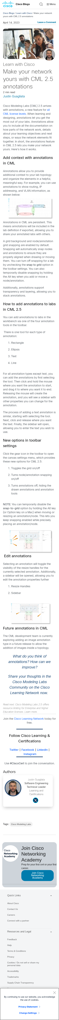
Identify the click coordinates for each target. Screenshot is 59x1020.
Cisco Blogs (23, 4)
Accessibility (13, 971)
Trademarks (13, 977)
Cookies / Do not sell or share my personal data (23, 964)
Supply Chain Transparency (20, 982)
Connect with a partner (18, 920)
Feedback (12, 939)
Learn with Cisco (24, 13)
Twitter (14, 750)
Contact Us (12, 909)
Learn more (31, 712)
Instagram (30, 754)
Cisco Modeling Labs (21, 824)
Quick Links (14, 895)
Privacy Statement (28, 1006)
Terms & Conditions (16, 951)
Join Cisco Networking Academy (37, 875)
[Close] (54, 992)
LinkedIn (42, 750)
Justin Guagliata (14, 96)
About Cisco (13, 903)
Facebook (27, 750)
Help (9, 945)
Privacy (10, 957)
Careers (11, 915)
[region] (29, 1004)
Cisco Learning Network (29, 719)
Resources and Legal (19, 931)
